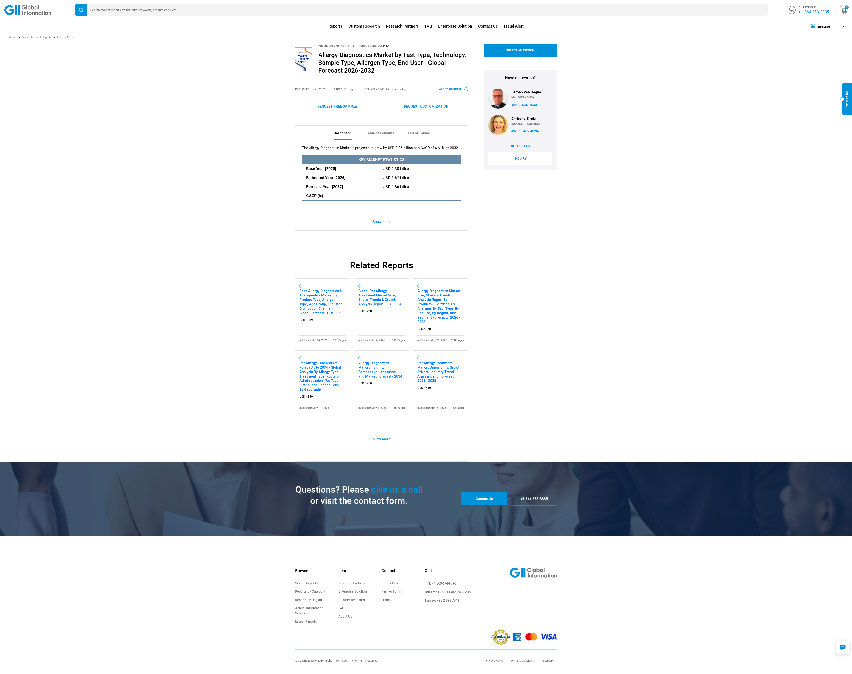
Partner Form (391, 591)
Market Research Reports (36, 37)
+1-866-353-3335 (814, 11)
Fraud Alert (514, 26)
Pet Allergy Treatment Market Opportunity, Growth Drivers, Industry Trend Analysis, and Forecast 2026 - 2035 (439, 371)
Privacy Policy (494, 660)
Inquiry (520, 158)
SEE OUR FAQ (520, 146)
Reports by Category (310, 591)
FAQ (428, 26)
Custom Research (364, 26)
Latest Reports (306, 621)
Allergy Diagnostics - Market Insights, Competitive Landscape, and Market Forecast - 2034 (380, 369)
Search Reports (306, 583)
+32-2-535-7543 (524, 105)
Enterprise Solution (455, 26)
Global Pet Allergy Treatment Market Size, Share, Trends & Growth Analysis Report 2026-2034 (379, 297)
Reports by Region (308, 600)
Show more (382, 221)
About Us (345, 617)
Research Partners (402, 26)
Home (13, 37)
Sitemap (547, 660)
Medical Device (66, 37)
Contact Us (488, 26)
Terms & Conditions (523, 660)
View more (381, 439)
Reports (335, 26)
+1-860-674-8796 (525, 131)
